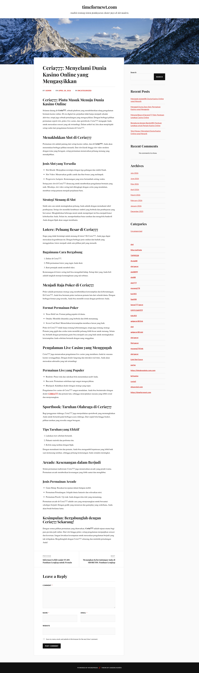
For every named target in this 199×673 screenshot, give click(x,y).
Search (133, 72)
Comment (48, 585)
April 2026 (135, 189)
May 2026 (135, 184)
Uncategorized (85, 90)
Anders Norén (116, 668)
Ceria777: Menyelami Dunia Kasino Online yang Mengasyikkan (74, 74)
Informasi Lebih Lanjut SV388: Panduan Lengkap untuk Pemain (57, 561)
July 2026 (134, 173)
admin (48, 90)
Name (46, 613)
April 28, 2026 (65, 90)
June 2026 (135, 178)
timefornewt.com (99, 7)
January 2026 (136, 206)
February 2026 (136, 200)
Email (84, 613)
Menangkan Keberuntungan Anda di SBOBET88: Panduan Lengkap (99, 561)
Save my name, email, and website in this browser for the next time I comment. (72, 639)
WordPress (93, 668)
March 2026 (135, 195)
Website (46, 626)
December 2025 (137, 211)
